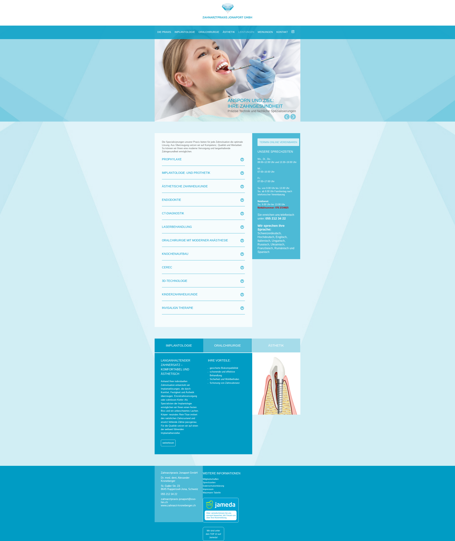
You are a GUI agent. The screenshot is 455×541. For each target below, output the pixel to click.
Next (293, 117)
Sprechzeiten (209, 482)
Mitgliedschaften (211, 479)
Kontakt (282, 32)
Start (226, 125)
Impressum (208, 489)
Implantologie (185, 32)
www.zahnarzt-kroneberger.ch (178, 505)
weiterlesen (168, 442)
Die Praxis (164, 32)
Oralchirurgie (209, 32)
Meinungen (265, 32)
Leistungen (246, 32)
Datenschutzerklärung (213, 486)
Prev (287, 117)
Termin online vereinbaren (278, 142)
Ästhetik (229, 32)
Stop (229, 125)
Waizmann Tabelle (212, 492)
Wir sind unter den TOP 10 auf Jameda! (213, 534)
